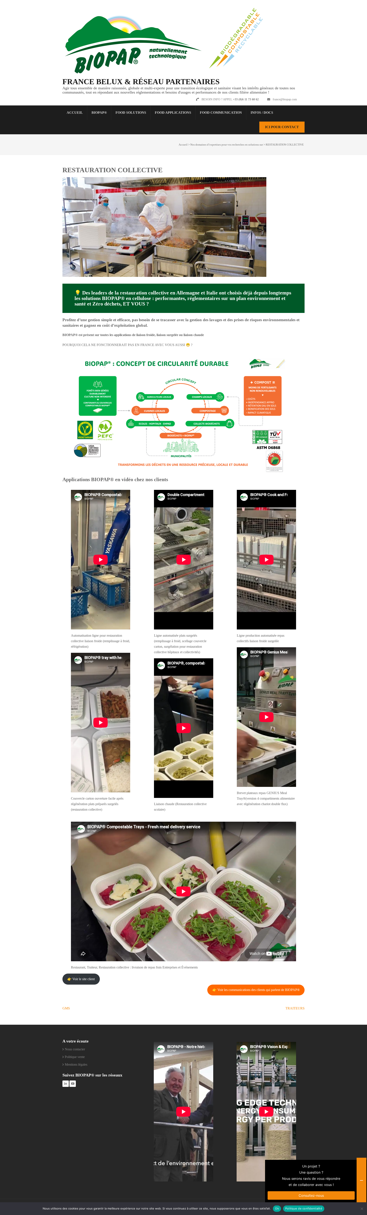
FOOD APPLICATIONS (173, 112)
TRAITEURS (295, 1008)
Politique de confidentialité (303, 1208)
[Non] (362, 1209)
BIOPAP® (99, 112)
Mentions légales (76, 1064)
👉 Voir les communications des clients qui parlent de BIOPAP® (256, 990)
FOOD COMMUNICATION (221, 112)
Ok (277, 1208)
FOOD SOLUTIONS (131, 112)
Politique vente (75, 1057)
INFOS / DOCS (262, 112)
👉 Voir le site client (81, 979)
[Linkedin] (65, 1083)
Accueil (75, 112)
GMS (66, 1008)
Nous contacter (75, 1049)
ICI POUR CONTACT (282, 127)
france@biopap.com (285, 99)
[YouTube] (72, 1083)
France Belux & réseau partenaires (141, 81)
